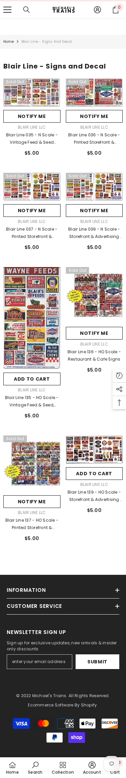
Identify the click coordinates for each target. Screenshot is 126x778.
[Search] (27, 10)
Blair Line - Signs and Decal (47, 41)
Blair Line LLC (32, 127)
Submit (97, 661)
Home (8, 41)
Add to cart (32, 379)
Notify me (32, 116)
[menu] (7, 10)
